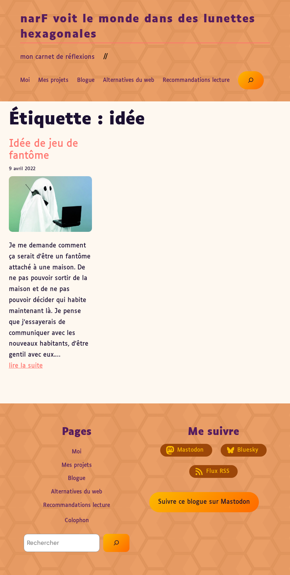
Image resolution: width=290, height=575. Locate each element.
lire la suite (26, 366)
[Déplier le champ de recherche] (251, 80)
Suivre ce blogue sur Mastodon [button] (204, 502)
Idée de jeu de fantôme (43, 150)
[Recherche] (116, 543)
